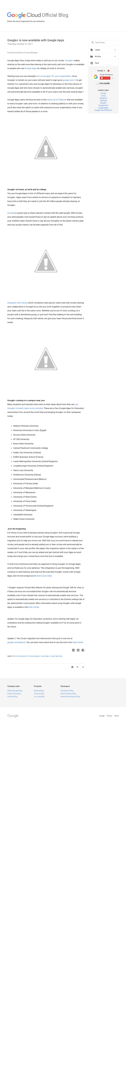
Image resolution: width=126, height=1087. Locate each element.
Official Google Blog (14, 691)
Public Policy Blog (14, 694)
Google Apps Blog (56, 656)
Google (102, 716)
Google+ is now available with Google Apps (35, 40)
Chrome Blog (39, 694)
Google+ (69, 60)
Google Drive (103, 105)
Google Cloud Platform (103, 110)
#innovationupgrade (20, 656)
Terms (116, 716)
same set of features (56, 99)
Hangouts (103, 98)
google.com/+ (69, 80)
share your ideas (44, 576)
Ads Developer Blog (68, 694)
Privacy (109, 716)
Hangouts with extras (17, 303)
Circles (10, 213)
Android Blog (39, 691)
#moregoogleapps (33, 656)
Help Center (34, 607)
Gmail (103, 96)
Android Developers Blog (70, 697)
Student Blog (12, 697)
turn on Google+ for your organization (53, 76)
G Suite (103, 93)
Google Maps (103, 108)
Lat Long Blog (39, 697)
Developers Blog (67, 691)
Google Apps (31, 68)
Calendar (103, 101)
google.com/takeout (16, 642)
